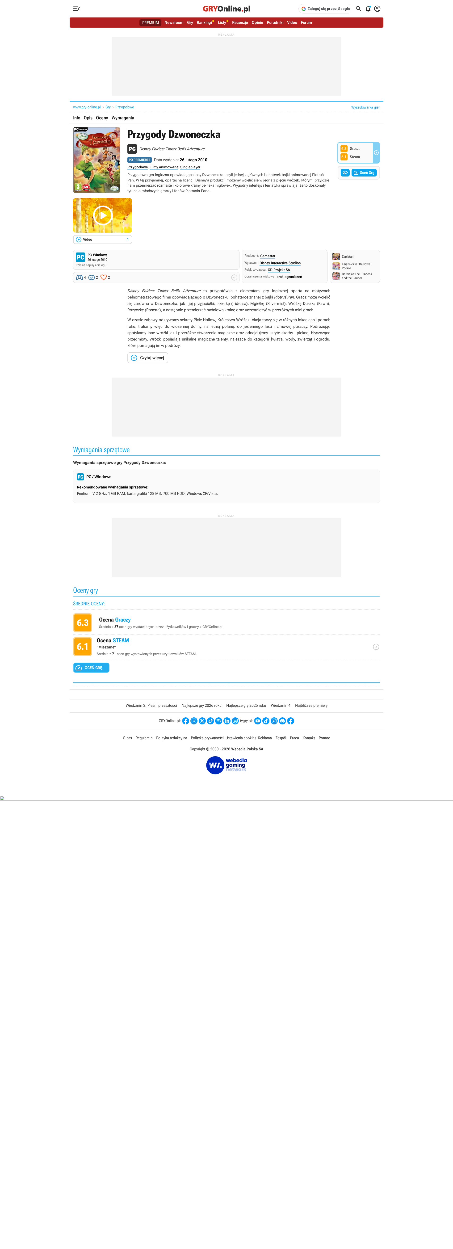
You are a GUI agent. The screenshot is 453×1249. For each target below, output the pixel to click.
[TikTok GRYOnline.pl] (210, 720)
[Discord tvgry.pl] (282, 720)
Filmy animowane (164, 167)
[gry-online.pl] (226, 8)
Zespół (281, 738)
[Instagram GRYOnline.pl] (193, 720)
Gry (190, 22)
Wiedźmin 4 (280, 705)
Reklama (265, 738)
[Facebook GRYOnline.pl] (185, 720)
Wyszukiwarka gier (365, 107)
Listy (222, 22)
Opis (88, 118)
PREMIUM (150, 22)
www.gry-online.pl (87, 107)
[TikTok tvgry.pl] (265, 720)
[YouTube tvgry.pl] (257, 720)
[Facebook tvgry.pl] (290, 720)
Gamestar (267, 256)
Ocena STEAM (226, 648)
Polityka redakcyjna (171, 738)
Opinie (257, 22)
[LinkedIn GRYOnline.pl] (227, 720)
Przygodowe (124, 107)
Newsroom (173, 22)
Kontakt (309, 738)
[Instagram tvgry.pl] (274, 720)
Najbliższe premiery (311, 705)
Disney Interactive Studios (280, 263)
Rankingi (204, 22)
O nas (127, 738)
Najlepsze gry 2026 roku (202, 705)
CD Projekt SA (279, 270)
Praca (294, 738)
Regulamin (144, 738)
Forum (306, 22)
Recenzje (240, 22)
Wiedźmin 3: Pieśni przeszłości (151, 705)
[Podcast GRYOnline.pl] (218, 720)
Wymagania (123, 118)
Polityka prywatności (207, 738)
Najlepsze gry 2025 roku (246, 705)
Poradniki (275, 22)
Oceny (102, 118)
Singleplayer (190, 167)
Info (76, 118)
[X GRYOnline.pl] (202, 720)
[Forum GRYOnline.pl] (235, 720)
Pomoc (324, 738)
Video (292, 22)
